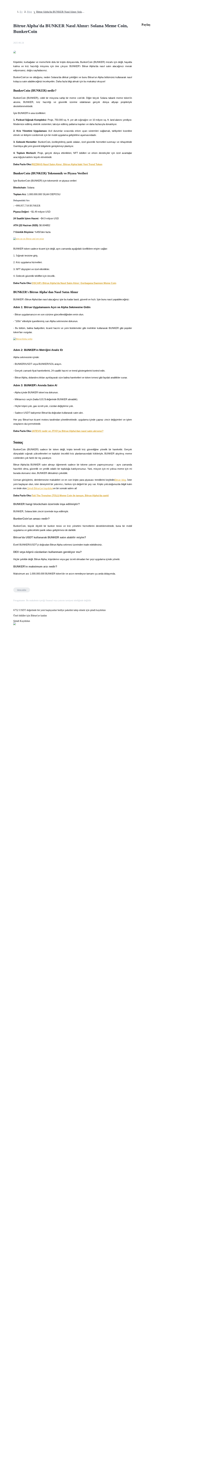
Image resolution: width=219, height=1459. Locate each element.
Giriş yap (6, 914)
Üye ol (13, 915)
